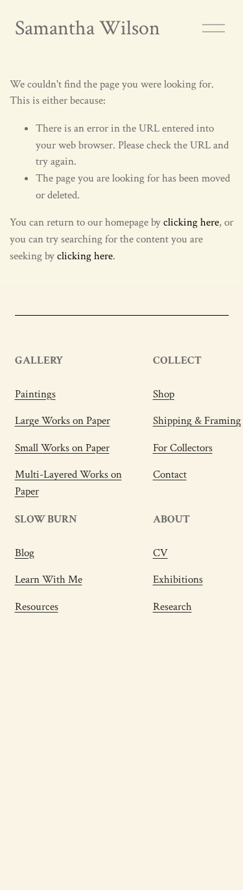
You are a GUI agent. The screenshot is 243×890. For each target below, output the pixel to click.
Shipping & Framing (197, 421)
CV (160, 553)
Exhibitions (178, 579)
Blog (24, 553)
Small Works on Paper (62, 448)
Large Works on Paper (62, 421)
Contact (170, 474)
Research (172, 607)
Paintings (35, 394)
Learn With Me (48, 579)
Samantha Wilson (87, 27)
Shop (163, 394)
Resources (36, 607)
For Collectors (183, 448)
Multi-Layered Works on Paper (68, 482)
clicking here (191, 222)
